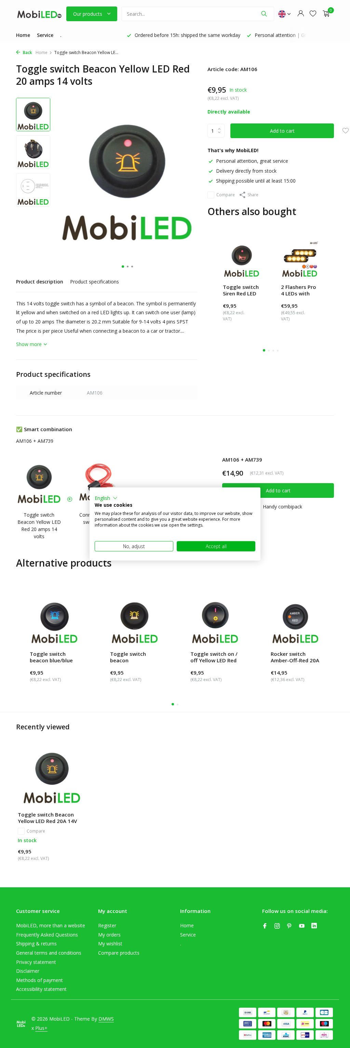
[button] (106, 498)
